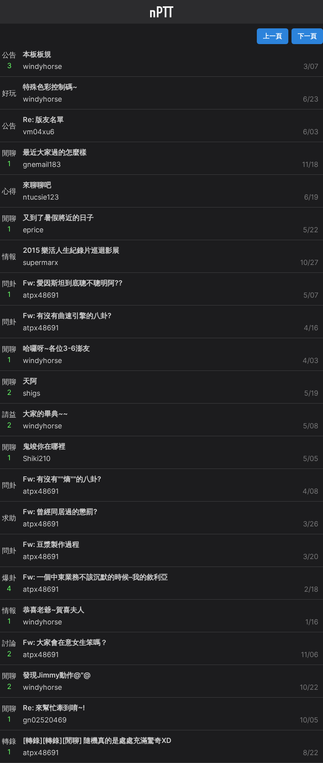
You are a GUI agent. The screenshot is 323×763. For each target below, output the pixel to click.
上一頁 (272, 36)
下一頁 (307, 36)
